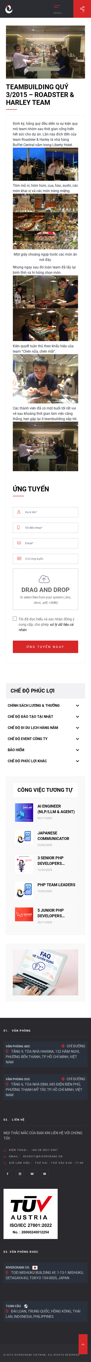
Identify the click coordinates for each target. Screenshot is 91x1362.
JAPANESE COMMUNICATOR (53, 836)
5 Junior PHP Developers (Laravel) (51, 913)
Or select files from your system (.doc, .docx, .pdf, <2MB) (45, 600)
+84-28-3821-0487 (45, 1150)
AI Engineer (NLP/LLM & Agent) (56, 809)
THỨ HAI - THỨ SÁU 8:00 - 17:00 (59, 1162)
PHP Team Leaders (56, 884)
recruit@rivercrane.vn (43, 1156)
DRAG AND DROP (45, 595)
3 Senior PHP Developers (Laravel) (51, 861)
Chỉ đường (76, 1046)
